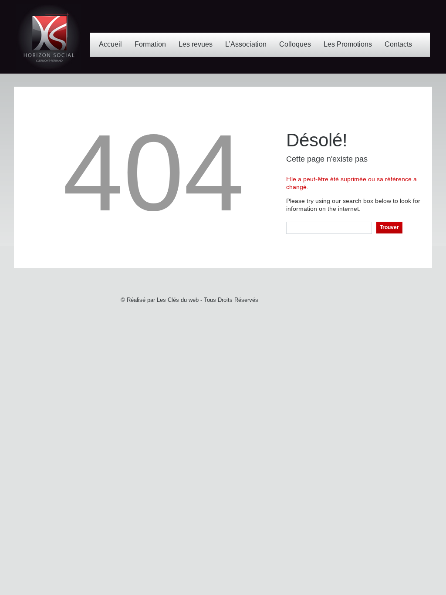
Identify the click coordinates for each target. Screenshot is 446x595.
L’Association (246, 44)
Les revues (196, 44)
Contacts (398, 44)
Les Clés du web (178, 300)
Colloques (295, 44)
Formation (150, 44)
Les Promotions (348, 44)
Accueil (110, 44)
